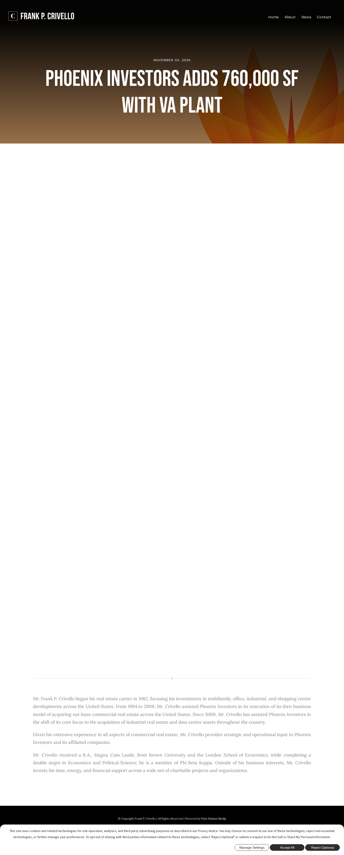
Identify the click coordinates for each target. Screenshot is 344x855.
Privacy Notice (208, 831)
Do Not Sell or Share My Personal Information (298, 837)
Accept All (287, 847)
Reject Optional (322, 847)
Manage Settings (251, 847)
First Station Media (213, 818)
